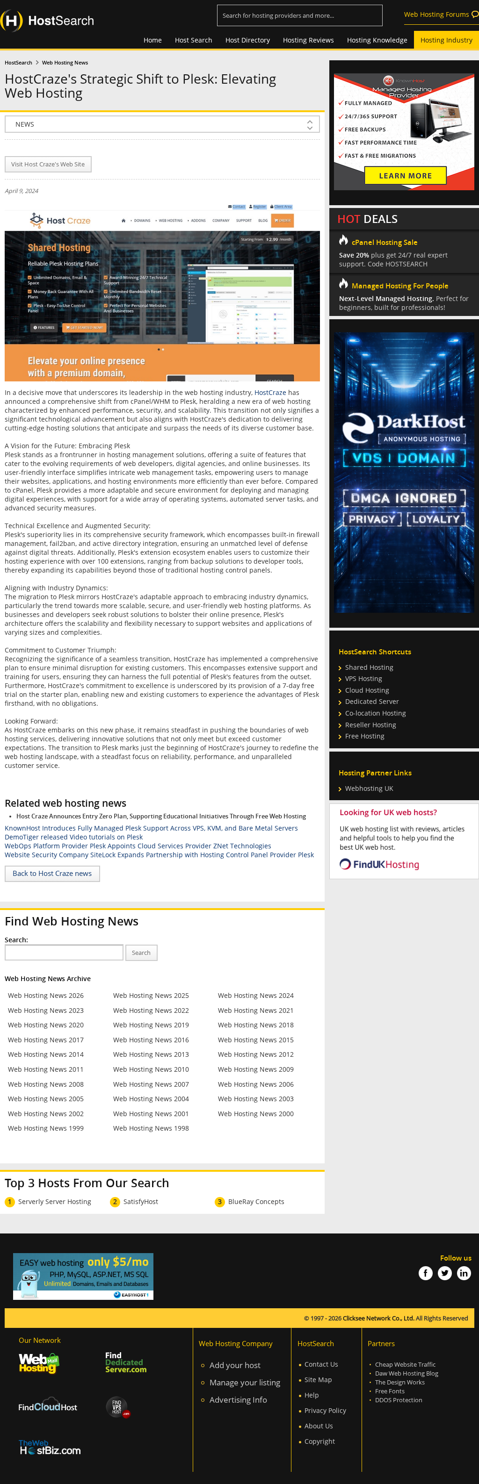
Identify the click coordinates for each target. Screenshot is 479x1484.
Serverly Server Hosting (54, 1201)
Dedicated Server (372, 701)
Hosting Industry (446, 40)
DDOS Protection (398, 1400)
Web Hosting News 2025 (151, 995)
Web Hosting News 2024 (256, 995)
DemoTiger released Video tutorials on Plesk (74, 836)
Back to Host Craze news (52, 873)
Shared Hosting (369, 667)
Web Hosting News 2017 (46, 1039)
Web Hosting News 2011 (46, 1069)
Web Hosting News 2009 (256, 1069)
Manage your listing (245, 1382)
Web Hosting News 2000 (256, 1113)
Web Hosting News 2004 (151, 1098)
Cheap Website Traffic (405, 1365)
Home (153, 40)
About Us (319, 1425)
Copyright (320, 1441)
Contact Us (321, 1364)
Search (141, 953)
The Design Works (400, 1382)
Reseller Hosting (370, 724)
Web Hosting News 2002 (46, 1113)
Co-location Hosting (375, 713)
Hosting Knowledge (377, 40)
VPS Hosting (363, 678)
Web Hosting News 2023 (46, 1010)
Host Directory (247, 40)
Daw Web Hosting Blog (406, 1373)
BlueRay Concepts (256, 1201)
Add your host (235, 1365)
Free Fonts (390, 1391)
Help (312, 1395)
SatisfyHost (140, 1201)
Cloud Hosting (367, 690)
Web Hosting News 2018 (256, 1024)
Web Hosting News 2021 (256, 1010)
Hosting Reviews (308, 40)
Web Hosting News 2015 (256, 1039)
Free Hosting (365, 735)
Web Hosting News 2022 (151, 1010)
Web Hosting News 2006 (256, 1084)
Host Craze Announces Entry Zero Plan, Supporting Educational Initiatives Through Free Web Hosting (161, 816)
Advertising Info (238, 1399)
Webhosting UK (369, 788)
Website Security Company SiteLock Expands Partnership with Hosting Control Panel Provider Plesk (159, 854)
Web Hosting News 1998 (151, 1128)
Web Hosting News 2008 (46, 1084)
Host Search (193, 40)
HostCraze (270, 392)
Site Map (318, 1379)
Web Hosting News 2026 (46, 995)
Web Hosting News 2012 (256, 1054)
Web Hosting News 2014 (46, 1054)
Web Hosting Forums (436, 14)
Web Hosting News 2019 (151, 1024)
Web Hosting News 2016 (151, 1039)
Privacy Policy (325, 1410)
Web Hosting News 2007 (151, 1084)
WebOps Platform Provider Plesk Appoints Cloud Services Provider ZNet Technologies (138, 845)
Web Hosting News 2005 (46, 1098)
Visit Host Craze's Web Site (48, 164)
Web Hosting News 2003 (256, 1098)
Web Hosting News (65, 62)
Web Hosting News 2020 (46, 1024)
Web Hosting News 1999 (46, 1128)
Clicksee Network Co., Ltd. (378, 1318)
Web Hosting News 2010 (151, 1069)
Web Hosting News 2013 (151, 1054)
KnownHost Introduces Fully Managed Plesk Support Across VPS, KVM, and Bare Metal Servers (151, 828)
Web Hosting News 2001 (151, 1113)
